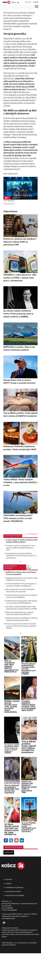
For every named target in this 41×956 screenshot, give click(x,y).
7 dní (27, 566)
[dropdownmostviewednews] (20, 562)
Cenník (8, 884)
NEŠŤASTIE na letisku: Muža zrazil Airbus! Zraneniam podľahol (21, 573)
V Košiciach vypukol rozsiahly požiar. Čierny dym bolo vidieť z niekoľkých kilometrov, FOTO (20, 548)
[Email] (16, 840)
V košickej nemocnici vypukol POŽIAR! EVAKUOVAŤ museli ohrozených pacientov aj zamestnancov (21, 555)
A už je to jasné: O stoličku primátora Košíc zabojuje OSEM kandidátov (22, 541)
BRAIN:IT (13, 945)
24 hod (28, 568)
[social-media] (3, 923)
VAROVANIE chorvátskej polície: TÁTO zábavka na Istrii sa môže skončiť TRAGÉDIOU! (21, 602)
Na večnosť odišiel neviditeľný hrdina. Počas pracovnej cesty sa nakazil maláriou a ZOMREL (21, 608)
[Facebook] (5, 840)
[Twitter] (11, 840)
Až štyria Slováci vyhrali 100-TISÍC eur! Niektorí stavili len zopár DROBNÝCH (21, 596)
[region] (18, 3)
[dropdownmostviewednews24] (20, 633)
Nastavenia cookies (13, 891)
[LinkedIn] (21, 840)
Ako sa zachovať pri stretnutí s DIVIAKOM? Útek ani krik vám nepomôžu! (20, 590)
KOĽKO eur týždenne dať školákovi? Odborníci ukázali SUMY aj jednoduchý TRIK (21, 619)
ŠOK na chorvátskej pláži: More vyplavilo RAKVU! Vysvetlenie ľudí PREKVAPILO (19, 613)
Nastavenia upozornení (14, 895)
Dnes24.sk (11, 201)
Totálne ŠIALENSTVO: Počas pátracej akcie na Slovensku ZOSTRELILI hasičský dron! (21, 585)
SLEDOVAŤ (8, 852)
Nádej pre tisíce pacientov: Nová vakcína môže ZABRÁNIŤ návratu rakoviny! (21, 579)
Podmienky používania (14, 887)
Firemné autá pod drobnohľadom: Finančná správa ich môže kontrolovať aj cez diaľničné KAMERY (21, 626)
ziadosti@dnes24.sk (8, 918)
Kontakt (8, 879)
